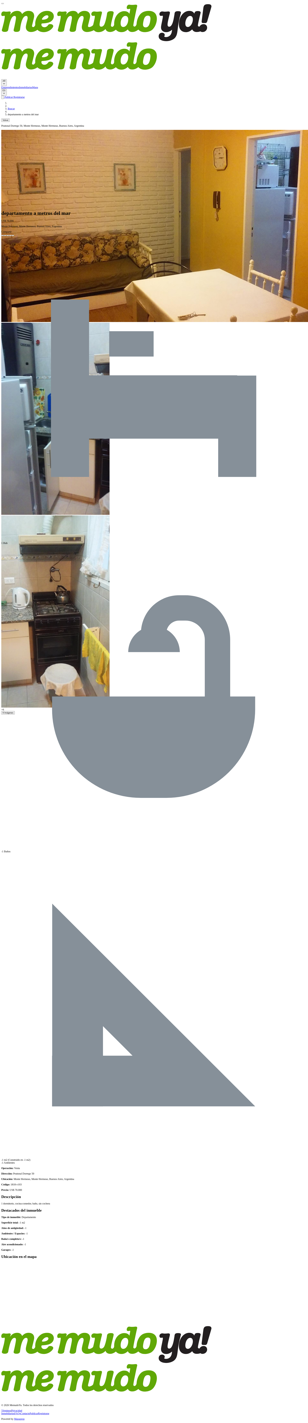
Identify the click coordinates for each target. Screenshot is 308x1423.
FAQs (17, 1413)
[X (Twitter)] (5, 235)
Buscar (11, 108)
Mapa (35, 87)
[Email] (13, 235)
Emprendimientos (10, 87)
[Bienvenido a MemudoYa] (2, 3)
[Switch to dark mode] (2, 97)
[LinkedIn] (7, 235)
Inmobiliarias (25, 87)
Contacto (25, 1413)
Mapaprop (19, 1419)
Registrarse (19, 97)
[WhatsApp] (10, 235)
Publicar (8, 97)
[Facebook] (2, 235)
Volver (5, 120)
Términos (6, 1410)
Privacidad (16, 1410)
